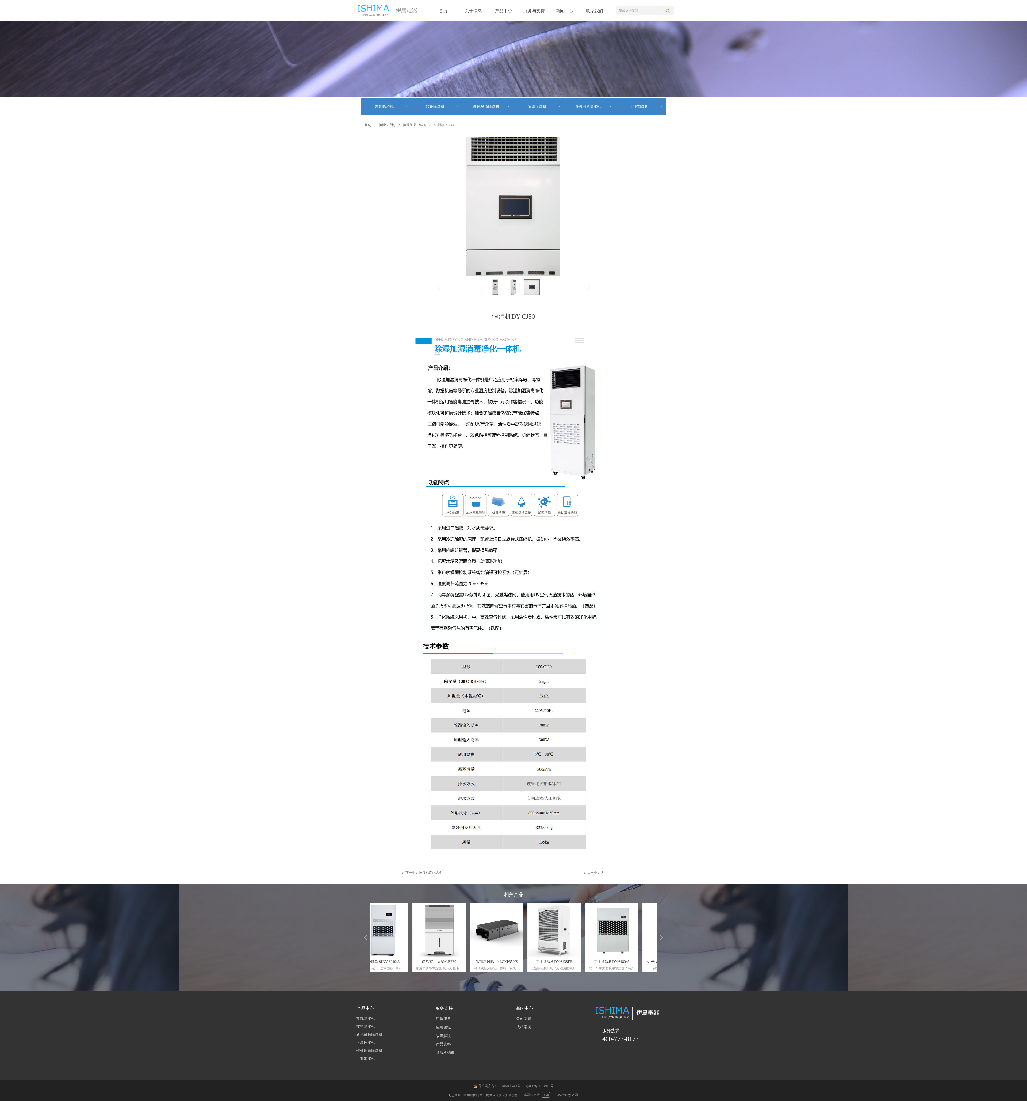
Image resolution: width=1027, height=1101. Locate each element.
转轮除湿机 (442, 107)
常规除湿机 (391, 107)
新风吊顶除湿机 (491, 107)
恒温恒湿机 (544, 107)
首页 (368, 125)
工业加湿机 (646, 107)
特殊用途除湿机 (593, 107)
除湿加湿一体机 (414, 125)
